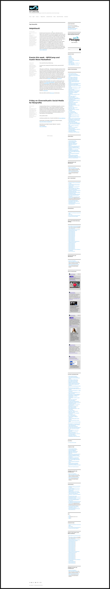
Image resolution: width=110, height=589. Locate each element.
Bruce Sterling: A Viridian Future (73, 537)
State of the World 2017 (72, 554)
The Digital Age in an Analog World (73, 149)
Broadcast (32, 108)
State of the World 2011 (72, 237)
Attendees (33, 65)
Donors (30, 39)
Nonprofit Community (32, 113)
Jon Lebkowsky (34, 11)
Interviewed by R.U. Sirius (72, 193)
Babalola (30, 66)
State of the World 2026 (72, 563)
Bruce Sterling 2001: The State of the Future (74, 535)
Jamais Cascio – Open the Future (73, 107)
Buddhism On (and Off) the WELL (73, 382)
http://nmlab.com (62, 118)
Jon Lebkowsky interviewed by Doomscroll (74, 501)
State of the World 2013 (72, 239)
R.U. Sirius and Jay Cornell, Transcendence (74, 427)
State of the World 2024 (72, 251)
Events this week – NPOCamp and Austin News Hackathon (44, 58)
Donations (33, 38)
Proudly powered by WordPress (38, 585)
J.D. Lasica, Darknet (71, 410)
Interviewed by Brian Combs (72, 191)
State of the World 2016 (72, 243)
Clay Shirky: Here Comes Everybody (73, 84)
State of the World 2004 (72, 231)
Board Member (34, 66)
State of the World (60, 16)
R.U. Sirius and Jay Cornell (72, 442)
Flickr (69, 515)
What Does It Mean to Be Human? (73, 155)
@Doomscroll (70, 26)
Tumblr (70, 517)
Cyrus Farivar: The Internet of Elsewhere (74, 90)
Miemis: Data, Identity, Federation (73, 168)
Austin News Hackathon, (50, 82)
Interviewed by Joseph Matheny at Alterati (74, 192)
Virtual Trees (70, 57)
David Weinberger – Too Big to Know (74, 91)
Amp (30, 108)
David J (35, 109)
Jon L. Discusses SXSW (72, 111)
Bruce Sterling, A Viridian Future (73, 77)
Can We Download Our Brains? (73, 141)
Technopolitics (71, 61)
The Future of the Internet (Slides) (73, 216)
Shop (69, 516)
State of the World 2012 (72, 238)
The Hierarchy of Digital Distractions (74, 150)
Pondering (70, 56)
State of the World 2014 (72, 240)
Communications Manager (33, 36)
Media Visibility (34, 40)
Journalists (34, 69)
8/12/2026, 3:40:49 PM (72, 345)
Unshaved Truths (49, 16)
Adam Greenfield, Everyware (72, 73)
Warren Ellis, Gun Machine (72, 131)
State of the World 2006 (72, 233)
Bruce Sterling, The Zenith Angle (73, 78)
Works (54, 16)
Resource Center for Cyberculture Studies (74, 146)
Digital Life (70, 145)
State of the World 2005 (72, 232)
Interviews (66, 16)
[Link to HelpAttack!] (43, 49)
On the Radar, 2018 (71, 62)
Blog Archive (43, 16)
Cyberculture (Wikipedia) (72, 142)
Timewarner (34, 116)
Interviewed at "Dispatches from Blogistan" (75, 190)
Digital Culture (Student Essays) (73, 143)
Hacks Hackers (46, 83)
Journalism (30, 69)
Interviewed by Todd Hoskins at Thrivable (74, 194)
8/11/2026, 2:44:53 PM (72, 357)
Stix (32, 73)
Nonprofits (34, 42)
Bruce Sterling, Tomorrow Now (73, 381)
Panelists (33, 114)
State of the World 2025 (72, 562)
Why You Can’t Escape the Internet (73, 466)
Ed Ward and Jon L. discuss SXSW (73, 102)
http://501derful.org (43, 126)
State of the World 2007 (72, 234)
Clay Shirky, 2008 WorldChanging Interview (75, 83)
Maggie (33, 70)
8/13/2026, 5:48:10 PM (72, 293)
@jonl (34, 16)
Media (30, 107)
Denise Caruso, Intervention (72, 399)
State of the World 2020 (72, 246)
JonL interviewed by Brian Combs (73, 200)
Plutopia (48, 78)
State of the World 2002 (72, 228)
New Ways (30, 41)
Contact (37, 16)
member (32, 71)
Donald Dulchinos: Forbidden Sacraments (74, 98)
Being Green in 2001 (71, 59)
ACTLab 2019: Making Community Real (74, 60)
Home (30, 16)
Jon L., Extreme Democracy (72, 112)
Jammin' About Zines (71, 108)
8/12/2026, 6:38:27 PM (72, 318)
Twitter (70, 518)
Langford (30, 40)
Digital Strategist (31, 110)
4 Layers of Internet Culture (72, 140)
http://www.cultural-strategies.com (46, 121)
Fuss (36, 39)
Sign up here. (59, 78)
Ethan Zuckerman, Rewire (72, 104)
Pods (30, 72)
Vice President (31, 117)
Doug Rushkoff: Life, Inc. (72, 99)
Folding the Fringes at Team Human (73, 491)
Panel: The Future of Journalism (73, 122)
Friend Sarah (33, 39)
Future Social (70, 214)
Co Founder (31, 109)
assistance (30, 65)
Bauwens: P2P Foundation (72, 167)
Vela (29, 45)
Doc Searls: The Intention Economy (73, 401)
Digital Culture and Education (73, 144)
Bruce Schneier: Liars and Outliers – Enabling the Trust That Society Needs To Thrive (74, 75)
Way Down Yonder (71, 58)
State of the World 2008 (72, 545)
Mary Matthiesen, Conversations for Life (74, 119)
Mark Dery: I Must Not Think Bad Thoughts (74, 118)
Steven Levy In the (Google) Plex (73, 127)
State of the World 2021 (72, 247)
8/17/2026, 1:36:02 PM (72, 277)
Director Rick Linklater (72, 400)
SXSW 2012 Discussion (72, 128)
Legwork (30, 70)
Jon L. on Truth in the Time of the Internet (74, 215)
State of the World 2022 (72, 248)
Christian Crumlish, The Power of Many (74, 80)
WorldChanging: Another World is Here (74, 436)
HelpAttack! (34, 28)
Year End (32, 45)
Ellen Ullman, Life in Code (72, 103)
